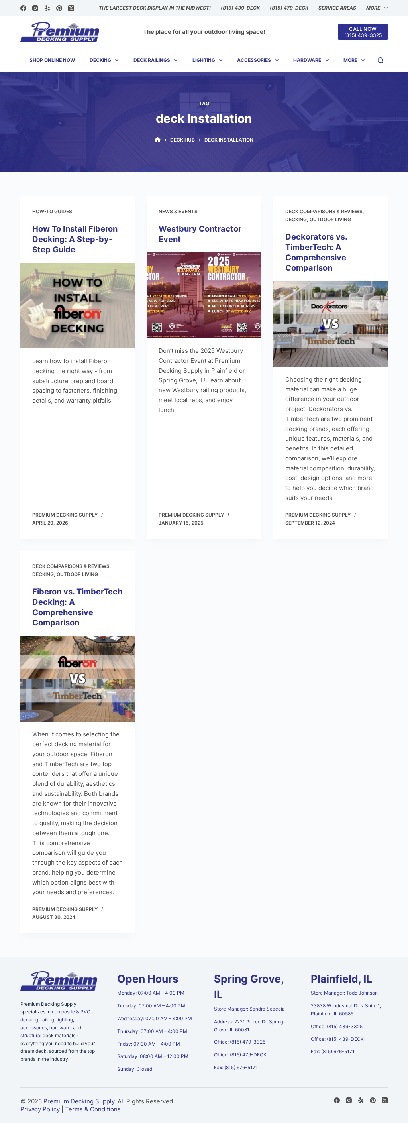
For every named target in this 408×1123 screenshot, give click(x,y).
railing (47, 1020)
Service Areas (337, 8)
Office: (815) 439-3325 (337, 1026)
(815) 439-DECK (240, 8)
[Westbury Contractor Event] (204, 295)
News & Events (178, 211)
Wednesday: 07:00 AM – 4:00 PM (154, 1018)
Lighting (203, 60)
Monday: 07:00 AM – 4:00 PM (150, 993)
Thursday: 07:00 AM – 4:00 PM (152, 1031)
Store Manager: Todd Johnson (344, 993)
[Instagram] (35, 8)
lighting (65, 1020)
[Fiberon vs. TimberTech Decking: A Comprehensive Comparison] (77, 679)
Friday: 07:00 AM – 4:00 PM (148, 1044)
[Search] (381, 60)
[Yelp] (47, 8)
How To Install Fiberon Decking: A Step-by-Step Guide (75, 239)
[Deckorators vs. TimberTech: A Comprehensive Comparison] (330, 324)
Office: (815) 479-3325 (239, 1042)
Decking (100, 60)
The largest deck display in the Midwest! (155, 8)
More (373, 8)
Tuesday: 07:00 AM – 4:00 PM (151, 1006)
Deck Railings (151, 60)
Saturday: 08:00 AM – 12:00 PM (152, 1056)
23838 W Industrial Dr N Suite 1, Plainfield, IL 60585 (346, 1010)
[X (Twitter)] (71, 8)
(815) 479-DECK (289, 8)
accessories (33, 1028)
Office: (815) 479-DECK (240, 1055)
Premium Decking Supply (78, 1101)
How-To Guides (52, 211)
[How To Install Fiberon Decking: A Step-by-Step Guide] (77, 305)
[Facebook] (23, 8)
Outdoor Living (330, 219)
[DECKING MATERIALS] (158, 140)
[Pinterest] (59, 8)
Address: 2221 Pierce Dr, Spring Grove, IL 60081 (248, 1026)
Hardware (307, 60)
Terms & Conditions (93, 1109)
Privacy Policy (40, 1109)
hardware (60, 1028)
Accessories (254, 60)
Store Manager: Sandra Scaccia (249, 1009)
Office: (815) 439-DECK (337, 1039)
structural (30, 1035)
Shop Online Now (52, 60)
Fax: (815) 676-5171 (236, 1067)
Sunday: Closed (134, 1069)
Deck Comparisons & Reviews (324, 211)
